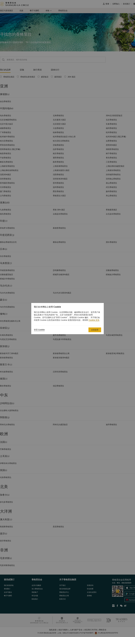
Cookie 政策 (93, 320)
